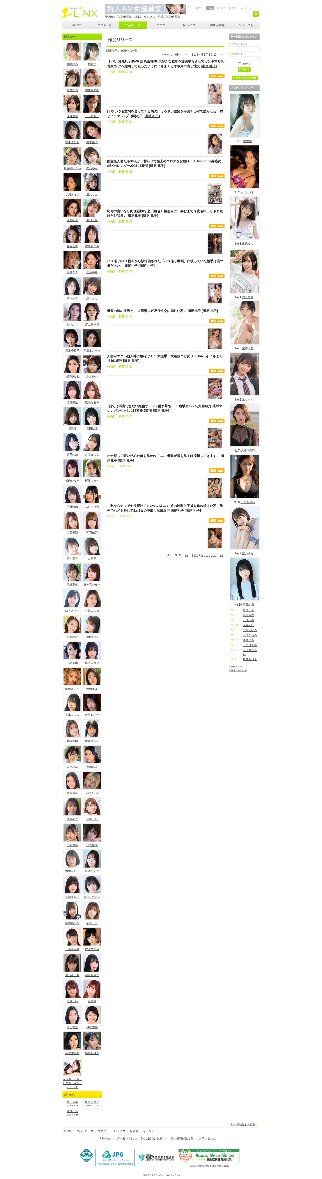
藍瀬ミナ (72, 272)
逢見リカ (92, 194)
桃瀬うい (72, 1001)
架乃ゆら (92, 168)
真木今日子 (72, 350)
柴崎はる (72, 64)
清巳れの (92, 636)
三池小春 (92, 272)
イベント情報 (246, 25)
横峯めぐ (72, 819)
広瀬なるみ (92, 402)
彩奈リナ (92, 923)
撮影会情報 (217, 25)
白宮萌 (92, 558)
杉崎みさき (92, 1053)
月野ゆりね (72, 376)
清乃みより (72, 975)
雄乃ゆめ (72, 454)
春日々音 (92, 220)
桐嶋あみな (72, 923)
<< (186, 54)
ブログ (221, 8)
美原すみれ (72, 1053)
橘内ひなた (72, 480)
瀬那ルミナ (72, 689)
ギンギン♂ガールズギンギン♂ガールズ (72, 1083)
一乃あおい (92, 116)
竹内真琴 (72, 558)
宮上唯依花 (92, 324)
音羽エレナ (72, 897)
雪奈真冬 (72, 793)
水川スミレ (72, 194)
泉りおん (92, 298)
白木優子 (92, 142)
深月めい (92, 376)
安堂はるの (92, 793)
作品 (210, 8)
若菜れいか (92, 714)
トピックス (189, 25)
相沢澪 (72, 428)
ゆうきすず (72, 610)
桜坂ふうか (92, 480)
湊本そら (72, 298)
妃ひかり (72, 324)
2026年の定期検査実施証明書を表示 (209, 1166)
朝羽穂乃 (92, 532)
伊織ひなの (92, 740)
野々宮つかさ (92, 584)
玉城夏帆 (72, 584)
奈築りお (92, 819)
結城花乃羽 (92, 90)
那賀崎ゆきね (72, 168)
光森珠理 (92, 845)
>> (221, 54)
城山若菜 (72, 1027)
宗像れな (72, 636)
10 (214, 54)
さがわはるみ (92, 897)
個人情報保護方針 (182, 1138)
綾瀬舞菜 (72, 402)
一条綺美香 (72, 949)
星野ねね (72, 506)
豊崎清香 (92, 767)
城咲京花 (92, 1027)
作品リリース (133, 25)
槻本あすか (92, 871)
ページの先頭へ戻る (242, 1124)
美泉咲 (92, 1001)
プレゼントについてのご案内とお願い (141, 1138)
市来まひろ (72, 142)
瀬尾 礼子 (209, 66)
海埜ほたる (72, 871)
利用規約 (105, 1138)
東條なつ (72, 90)
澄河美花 (92, 689)
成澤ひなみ (92, 949)
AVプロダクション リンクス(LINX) (79, 12)
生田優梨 (72, 532)
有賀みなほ (92, 610)
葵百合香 (72, 246)
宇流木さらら (92, 350)
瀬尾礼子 (72, 220)
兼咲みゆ (72, 740)
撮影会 (233, 8)
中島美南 (72, 663)
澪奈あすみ (92, 246)
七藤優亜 (72, 845)
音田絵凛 (92, 428)
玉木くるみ (72, 714)
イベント (246, 8)
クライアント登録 (246, 79)
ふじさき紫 (92, 506)
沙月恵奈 (72, 116)
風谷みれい (92, 663)
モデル (199, 8)
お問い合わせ (207, 1138)
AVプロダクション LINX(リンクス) (76, 25)
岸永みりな (92, 975)
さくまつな (92, 454)
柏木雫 (92, 64)
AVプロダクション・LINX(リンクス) (162, 1175)
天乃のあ (72, 767)
